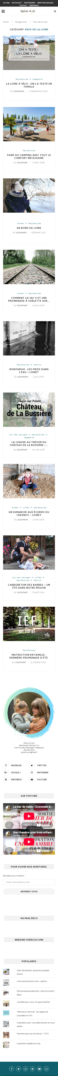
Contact (23, 5)
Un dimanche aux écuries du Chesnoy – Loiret (29, 513)
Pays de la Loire (22, 79)
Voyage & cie (21, 22)
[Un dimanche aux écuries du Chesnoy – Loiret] (29, 481)
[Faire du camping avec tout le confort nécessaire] (29, 124)
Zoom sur (37, 365)
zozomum (19, 91)
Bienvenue (34, 5)
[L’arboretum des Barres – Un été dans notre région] (29, 552)
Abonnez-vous (29, 891)
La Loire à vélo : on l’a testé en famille (29, 85)
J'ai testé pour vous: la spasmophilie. (33, 1002)
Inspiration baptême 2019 (28, 1043)
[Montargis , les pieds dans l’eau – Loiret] (29, 338)
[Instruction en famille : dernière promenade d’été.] (29, 624)
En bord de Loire (29, 227)
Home (6, 22)
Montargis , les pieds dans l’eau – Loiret (29, 371)
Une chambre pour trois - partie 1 (32, 981)
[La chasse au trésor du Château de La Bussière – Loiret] (29, 410)
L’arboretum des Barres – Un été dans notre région (29, 586)
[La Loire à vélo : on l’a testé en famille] (29, 53)
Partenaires (29, 3)
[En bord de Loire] (29, 195)
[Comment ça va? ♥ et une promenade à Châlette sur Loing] (29, 267)
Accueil (6, 3)
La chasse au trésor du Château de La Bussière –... (29, 444)
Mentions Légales (45, 3)
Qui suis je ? (17, 3)
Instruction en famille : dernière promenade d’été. (29, 656)
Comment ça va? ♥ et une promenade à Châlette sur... (29, 299)
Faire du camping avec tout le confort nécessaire (29, 156)
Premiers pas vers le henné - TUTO (33, 1033)
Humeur (20, 223)
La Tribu (26, 508)
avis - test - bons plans (18, 435)
